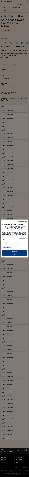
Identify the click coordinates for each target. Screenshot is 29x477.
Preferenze (14, 251)
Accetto (14, 254)
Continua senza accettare (22, 221)
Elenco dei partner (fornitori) (7, 247)
